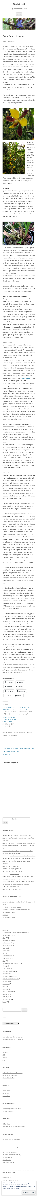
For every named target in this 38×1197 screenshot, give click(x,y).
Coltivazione (6, 943)
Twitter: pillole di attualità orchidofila (15, 933)
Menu (19, 14)
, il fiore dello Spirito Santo (22, 856)
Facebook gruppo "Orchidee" (12, 1109)
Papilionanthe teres (9, 917)
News (4, 966)
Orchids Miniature (8, 1111)
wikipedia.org (7, 1096)
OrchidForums (7, 1157)
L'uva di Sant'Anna (16, 871)
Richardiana (6, 1124)
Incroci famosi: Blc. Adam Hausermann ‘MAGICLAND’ (9, 720)
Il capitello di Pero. (14, 887)
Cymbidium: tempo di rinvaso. (12, 907)
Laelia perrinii (14, 866)
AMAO (5, 1057)
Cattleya (5, 915)
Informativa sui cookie (13, 1188)
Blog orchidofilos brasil (10, 1152)
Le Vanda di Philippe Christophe (12, 1073)
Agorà (4, 930)
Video (4, 1002)
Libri (4, 961)
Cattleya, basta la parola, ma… (22, 835)
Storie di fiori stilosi (8, 1078)
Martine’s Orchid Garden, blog (12, 1155)
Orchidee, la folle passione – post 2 (13, 853)
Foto (4, 953)
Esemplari (6, 948)
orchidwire (6, 1093)
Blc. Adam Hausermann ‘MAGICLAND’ (9, 709)
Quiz (4, 986)
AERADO (5, 1052)
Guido (15, 735)
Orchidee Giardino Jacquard (11, 1139)
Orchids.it (19, 4)
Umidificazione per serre (10, 1180)
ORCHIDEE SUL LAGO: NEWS (24, 709)
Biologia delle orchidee (10, 935)
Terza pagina (6, 999)
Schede (5, 989)
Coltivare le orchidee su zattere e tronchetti (16, 910)
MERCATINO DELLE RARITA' (11, 963)
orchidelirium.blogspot (10, 1075)
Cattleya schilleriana (9, 912)
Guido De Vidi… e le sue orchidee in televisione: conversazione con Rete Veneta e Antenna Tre (19, 845)
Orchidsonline (7, 1160)
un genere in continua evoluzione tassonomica (11, 751)
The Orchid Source (8, 1162)
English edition (7, 945)
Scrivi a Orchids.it (8, 991)
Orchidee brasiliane (9, 976)
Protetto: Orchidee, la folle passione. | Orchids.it (18, 851)
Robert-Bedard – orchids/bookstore (14, 1126)
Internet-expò (7, 958)
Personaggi (6, 984)
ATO (4, 1060)
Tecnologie (6, 997)
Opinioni (5, 974)
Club (4, 938)
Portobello (7, 968)
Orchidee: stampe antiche (11, 979)
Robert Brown (26, 378)
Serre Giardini (7, 1178)
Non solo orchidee (8, 971)
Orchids (28, 732)
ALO (4, 1055)
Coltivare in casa (8, 940)
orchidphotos (7, 1091)
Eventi (4, 951)
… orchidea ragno (24, 858)
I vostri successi (7, 956)
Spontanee (6, 994)
